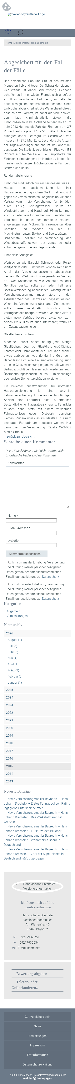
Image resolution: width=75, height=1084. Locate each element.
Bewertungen (37, 1036)
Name (13, 515)
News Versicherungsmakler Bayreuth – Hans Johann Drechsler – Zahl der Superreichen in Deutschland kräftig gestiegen (36, 853)
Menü (67, 33)
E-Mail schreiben (29, 948)
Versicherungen (17, 616)
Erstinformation (37, 1055)
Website (13, 540)
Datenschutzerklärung (37, 1064)
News (37, 1026)
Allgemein (13, 611)
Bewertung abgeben (31, 973)
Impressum (37, 1045)
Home (9, 43)
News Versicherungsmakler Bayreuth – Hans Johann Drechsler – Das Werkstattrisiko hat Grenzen (36, 817)
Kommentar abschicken (25, 554)
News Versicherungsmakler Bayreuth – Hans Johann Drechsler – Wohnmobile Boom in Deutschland (36, 840)
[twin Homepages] (37, 1077)
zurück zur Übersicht (20, 436)
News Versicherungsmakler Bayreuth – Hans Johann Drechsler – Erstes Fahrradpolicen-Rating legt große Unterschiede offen (37, 803)
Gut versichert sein (37, 1017)
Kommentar (17, 463)
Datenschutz (50, 577)
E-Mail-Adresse (19, 528)
